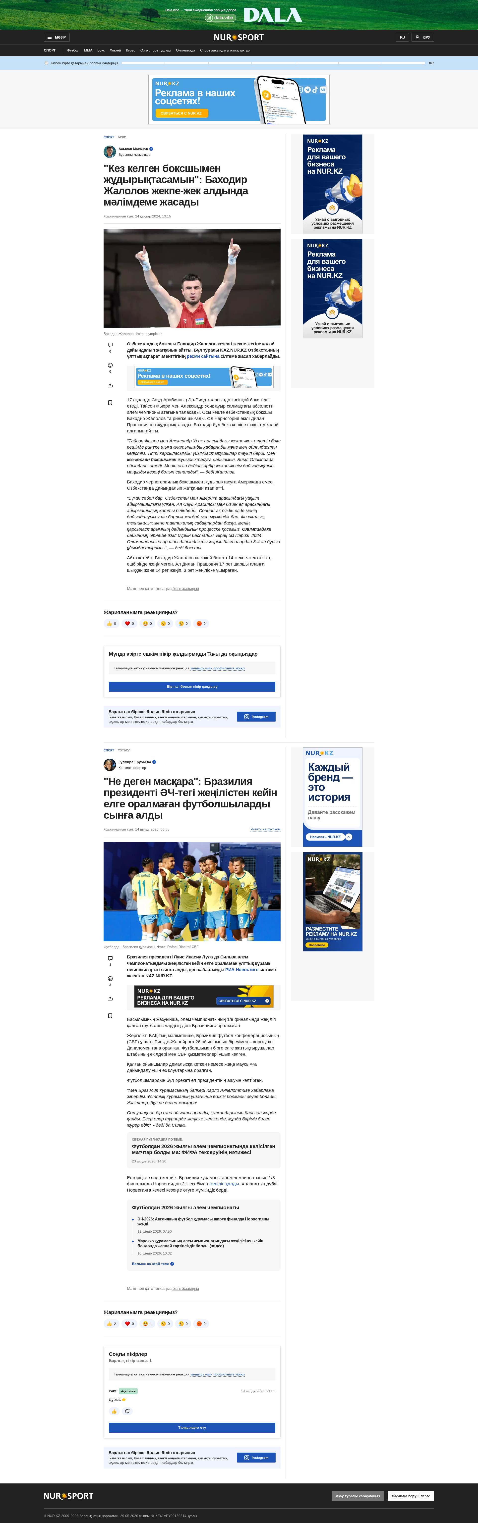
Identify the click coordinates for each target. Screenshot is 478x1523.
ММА (88, 50)
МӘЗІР (60, 37)
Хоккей (115, 50)
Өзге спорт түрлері (155, 50)
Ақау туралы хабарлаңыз (358, 1496)
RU (402, 37)
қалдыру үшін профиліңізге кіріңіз (217, 668)
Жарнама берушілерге (411, 1496)
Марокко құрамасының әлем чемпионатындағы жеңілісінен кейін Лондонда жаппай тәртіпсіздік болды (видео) (200, 1243)
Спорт (50, 50)
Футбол (73, 50)
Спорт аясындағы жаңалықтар (225, 50)
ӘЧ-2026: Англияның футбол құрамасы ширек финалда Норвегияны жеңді (203, 1221)
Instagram (260, 717)
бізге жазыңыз (186, 588)
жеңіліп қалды (224, 1183)
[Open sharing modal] (110, 385)
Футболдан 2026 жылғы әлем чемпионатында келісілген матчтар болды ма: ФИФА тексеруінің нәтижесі (203, 1149)
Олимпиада (185, 50)
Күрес (130, 50)
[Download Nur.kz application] (239, 15)
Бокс (101, 50)
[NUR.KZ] (239, 37)
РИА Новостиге (241, 969)
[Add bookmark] (110, 402)
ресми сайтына (204, 356)
